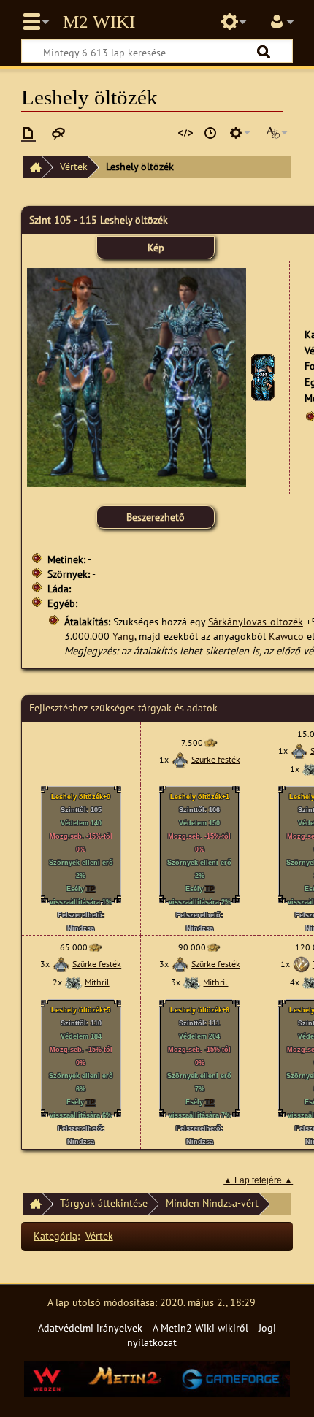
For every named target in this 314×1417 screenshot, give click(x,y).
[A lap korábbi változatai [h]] (210, 133)
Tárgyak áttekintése (104, 1203)
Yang (123, 636)
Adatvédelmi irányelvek (90, 1327)
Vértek (74, 166)
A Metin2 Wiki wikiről (200, 1327)
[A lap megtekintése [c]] (28, 133)
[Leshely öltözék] (263, 376)
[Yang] (210, 742)
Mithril (97, 982)
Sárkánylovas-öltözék (255, 621)
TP (90, 889)
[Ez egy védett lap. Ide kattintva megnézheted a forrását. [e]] (185, 133)
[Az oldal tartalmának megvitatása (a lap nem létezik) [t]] (58, 133)
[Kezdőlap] (32, 167)
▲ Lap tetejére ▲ (258, 1180)
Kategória (55, 1235)
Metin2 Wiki (99, 22)
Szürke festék (215, 759)
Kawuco (286, 636)
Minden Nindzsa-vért (212, 1203)
